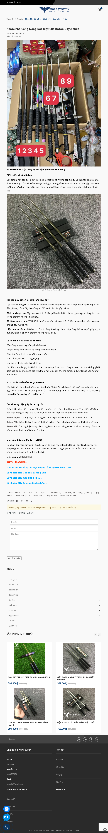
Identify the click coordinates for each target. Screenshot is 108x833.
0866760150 (26, 457)
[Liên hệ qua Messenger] (6, 808)
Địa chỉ (9, 760)
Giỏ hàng (59, 782)
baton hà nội (56, 492)
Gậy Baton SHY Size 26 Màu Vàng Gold (29, 677)
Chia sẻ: (10, 500)
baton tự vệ (70, 492)
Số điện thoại (12, 769)
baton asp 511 (41, 492)
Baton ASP (12, 426)
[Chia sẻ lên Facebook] (16, 501)
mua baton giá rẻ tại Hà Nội (45, 495)
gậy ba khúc (38, 179)
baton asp (27, 492)
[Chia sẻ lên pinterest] (27, 501)
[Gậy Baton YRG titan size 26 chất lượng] (78, 658)
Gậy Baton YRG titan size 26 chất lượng (76, 678)
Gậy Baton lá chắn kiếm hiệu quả (75, 722)
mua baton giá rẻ (22, 495)
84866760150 (12, 774)
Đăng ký (10, 2)
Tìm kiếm (11, 739)
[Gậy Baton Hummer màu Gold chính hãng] (29, 703)
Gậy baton (12, 304)
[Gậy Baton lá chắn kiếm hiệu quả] (78, 703)
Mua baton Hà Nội (68, 495)
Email (9, 779)
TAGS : (10, 492)
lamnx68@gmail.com (15, 784)
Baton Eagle (13, 417)
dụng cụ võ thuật (85, 492)
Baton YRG (12, 422)
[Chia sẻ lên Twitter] (21, 501)
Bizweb (76, 830)
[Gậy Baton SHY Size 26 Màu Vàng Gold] (29, 658)
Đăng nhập (20, 2)
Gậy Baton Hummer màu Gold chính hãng (28, 723)
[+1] (32, 501)
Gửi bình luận (14, 558)
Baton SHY (11, 807)
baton (17, 492)
